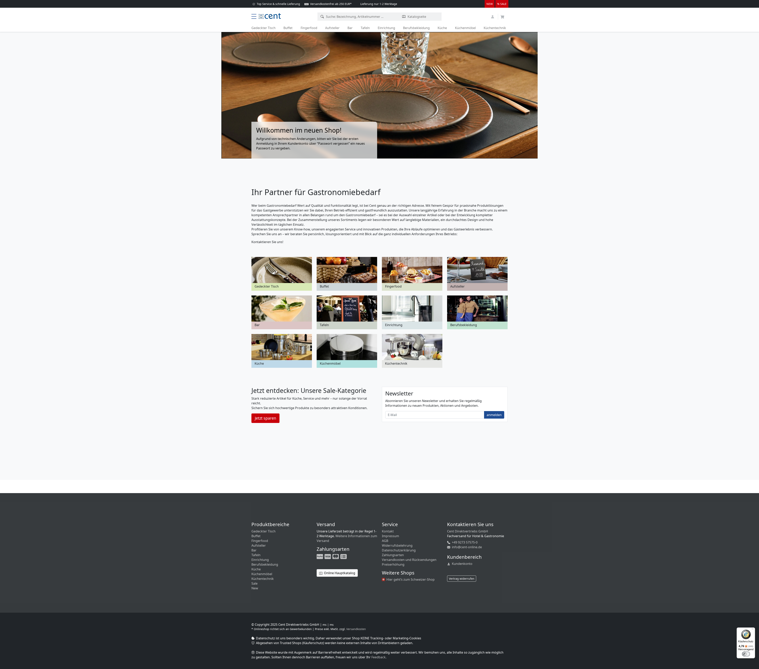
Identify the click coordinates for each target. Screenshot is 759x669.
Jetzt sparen (265, 418)
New (254, 588)
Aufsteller (332, 28)
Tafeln (365, 28)
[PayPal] (320, 556)
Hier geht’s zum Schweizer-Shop (410, 579)
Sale (254, 583)
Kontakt (388, 531)
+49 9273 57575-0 (464, 542)
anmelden (494, 415)
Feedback (378, 657)
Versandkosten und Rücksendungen (409, 560)
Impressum (390, 536)
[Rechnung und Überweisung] (343, 556)
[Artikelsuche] (322, 16)
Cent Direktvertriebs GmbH (467, 531)
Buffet (288, 28)
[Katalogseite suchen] (403, 16)
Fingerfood (309, 28)
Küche (442, 28)
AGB (385, 541)
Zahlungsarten (393, 555)
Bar (350, 28)
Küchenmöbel (465, 28)
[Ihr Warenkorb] (502, 15)
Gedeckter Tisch (263, 28)
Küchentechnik (495, 28)
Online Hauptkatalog (339, 573)
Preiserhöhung (393, 564)
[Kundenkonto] (493, 16)
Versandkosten (356, 629)
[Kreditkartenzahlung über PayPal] (328, 556)
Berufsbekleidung (416, 28)
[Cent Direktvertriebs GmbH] (270, 15)
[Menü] (752, 629)
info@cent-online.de (466, 547)
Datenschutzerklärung (399, 550)
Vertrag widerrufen (461, 578)
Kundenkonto (461, 563)
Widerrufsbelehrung (397, 545)
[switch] (746, 654)
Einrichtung (386, 28)
